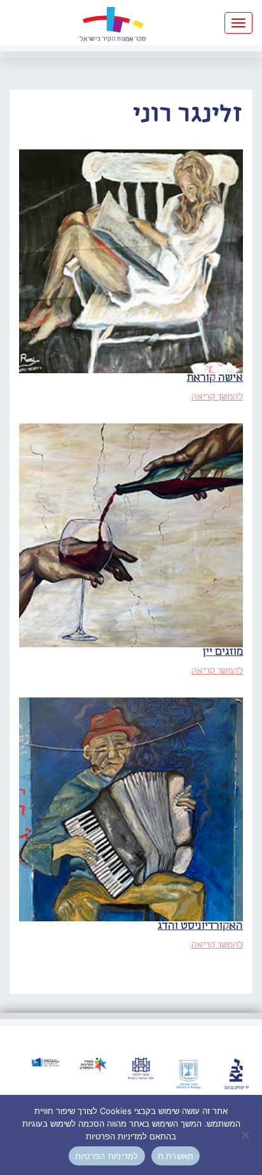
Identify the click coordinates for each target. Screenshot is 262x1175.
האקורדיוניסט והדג (200, 926)
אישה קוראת (215, 378)
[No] (246, 1135)
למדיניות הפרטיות (107, 1156)
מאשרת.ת (176, 1156)
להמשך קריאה (217, 397)
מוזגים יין (223, 652)
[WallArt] (112, 22)
